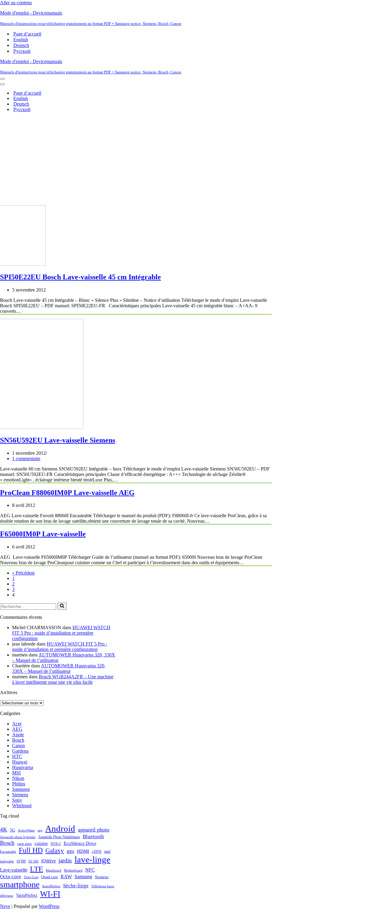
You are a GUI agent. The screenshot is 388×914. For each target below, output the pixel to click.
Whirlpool (22, 805)
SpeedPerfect (51, 886)
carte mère (24, 843)
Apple (18, 734)
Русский (22, 51)
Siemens (20, 794)
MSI (16, 772)
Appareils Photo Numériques (59, 837)
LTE (36, 869)
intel (107, 851)
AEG (17, 729)
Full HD (31, 850)
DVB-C (56, 843)
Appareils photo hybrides (17, 837)
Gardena (20, 751)
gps (70, 851)
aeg (40, 830)
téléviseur (6, 895)
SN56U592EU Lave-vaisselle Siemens (57, 440)
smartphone (19, 884)
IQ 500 (33, 861)
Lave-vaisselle (13, 869)
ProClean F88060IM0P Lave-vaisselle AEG (67, 493)
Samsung (21, 789)
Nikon (18, 778)
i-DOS (97, 852)
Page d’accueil (27, 33)
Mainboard (53, 870)
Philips (18, 783)
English (20, 39)
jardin (65, 860)
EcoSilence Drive (80, 843)
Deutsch (21, 45)
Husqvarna (22, 767)
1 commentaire (26, 458)
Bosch (18, 740)
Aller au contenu (16, 2)
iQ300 (21, 861)
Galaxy (54, 850)
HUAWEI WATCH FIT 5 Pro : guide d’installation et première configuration (61, 633)
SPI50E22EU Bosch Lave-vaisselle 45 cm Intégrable (80, 277)
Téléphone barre (102, 886)
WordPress (49, 906)
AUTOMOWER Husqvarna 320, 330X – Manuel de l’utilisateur (58, 668)
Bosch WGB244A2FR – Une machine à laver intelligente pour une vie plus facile (62, 679)
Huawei (19, 761)
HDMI (83, 851)
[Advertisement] (194, 159)
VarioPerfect (26, 895)
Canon (18, 745)
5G (12, 830)
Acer (17, 723)
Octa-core (10, 876)
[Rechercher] (62, 606)
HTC (17, 756)
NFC (90, 869)
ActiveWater (26, 830)
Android (60, 828)
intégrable (7, 861)
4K (3, 829)
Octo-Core (31, 877)
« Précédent (23, 572)
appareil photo (93, 830)
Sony (17, 800)
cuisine (41, 843)
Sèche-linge (76, 886)
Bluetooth (93, 836)
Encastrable (8, 851)
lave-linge (92, 859)
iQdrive (48, 861)
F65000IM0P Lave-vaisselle (43, 534)
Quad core (49, 877)
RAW (66, 876)
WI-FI (50, 894)
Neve (5, 906)
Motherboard (73, 870)
